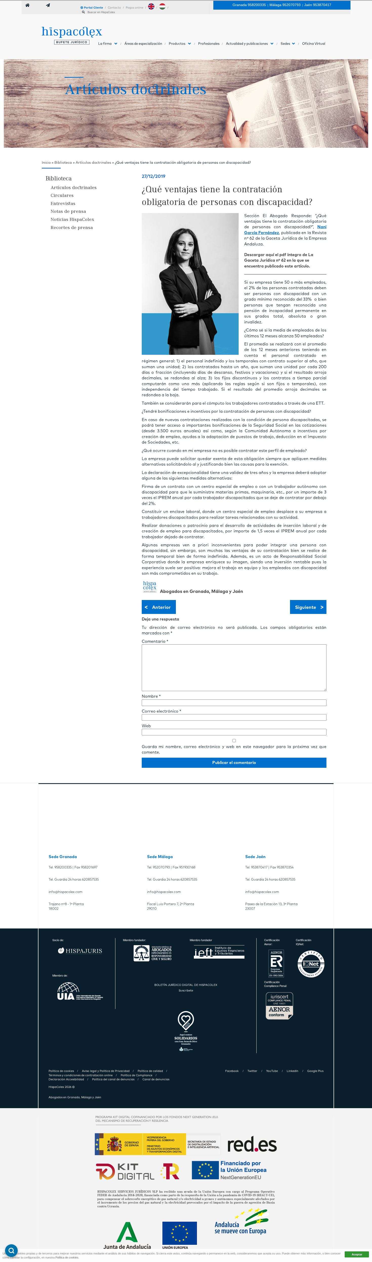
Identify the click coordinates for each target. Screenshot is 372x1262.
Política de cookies (66, 1257)
